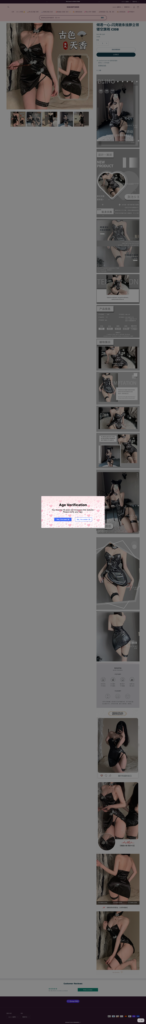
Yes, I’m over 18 (62, 519)
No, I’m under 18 (83, 519)
